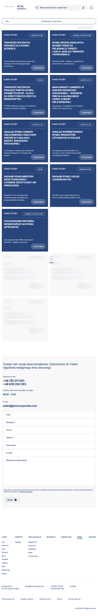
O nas (4, 537)
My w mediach (5, 557)
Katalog (18, 542)
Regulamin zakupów (27, 599)
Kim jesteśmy (5, 543)
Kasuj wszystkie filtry (85, 28)
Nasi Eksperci (5, 550)
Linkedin (73, 586)
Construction (33, 556)
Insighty (5, 563)
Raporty (19, 537)
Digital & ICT (33, 542)
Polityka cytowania (45, 599)
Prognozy (51, 537)
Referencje (6, 570)
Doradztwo (66, 537)
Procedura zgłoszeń (74, 599)
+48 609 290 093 (14, 384)
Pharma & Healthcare (32, 547)
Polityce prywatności (26, 492)
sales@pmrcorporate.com (20, 406)
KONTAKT (92, 537)
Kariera (4, 574)
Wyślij (10, 500)
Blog (3, 566)
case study (80, 537)
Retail (30, 553)
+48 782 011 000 (13, 380)
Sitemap (59, 599)
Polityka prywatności (8, 599)
